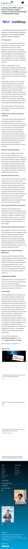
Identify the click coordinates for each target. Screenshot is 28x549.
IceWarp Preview (10, 286)
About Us (3, 470)
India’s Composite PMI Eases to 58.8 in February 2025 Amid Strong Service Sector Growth (13, 430)
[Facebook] (2, 546)
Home (3, 468)
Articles (3, 473)
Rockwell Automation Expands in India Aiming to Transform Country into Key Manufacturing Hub (12, 457)
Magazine (3, 471)
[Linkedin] (6, 546)
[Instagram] (4, 546)
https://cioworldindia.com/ (13, 343)
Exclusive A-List (5, 475)
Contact (3, 477)
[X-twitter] (8, 546)
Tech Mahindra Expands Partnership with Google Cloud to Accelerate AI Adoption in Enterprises (13, 375)
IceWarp (3, 179)
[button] (23, 3)
